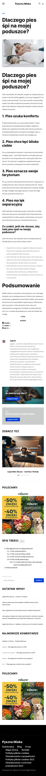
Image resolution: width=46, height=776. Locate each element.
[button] (43, 4)
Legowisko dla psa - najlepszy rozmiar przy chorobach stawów (22, 624)
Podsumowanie (11, 567)
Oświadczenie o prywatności (20, 756)
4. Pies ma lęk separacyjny (19, 559)
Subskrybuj (8, 746)
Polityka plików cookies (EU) (20, 759)
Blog (19, 746)
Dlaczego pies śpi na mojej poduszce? (19, 548)
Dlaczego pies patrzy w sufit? (17, 647)
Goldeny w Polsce (8, 641)
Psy (3, 13)
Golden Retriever (20, 641)
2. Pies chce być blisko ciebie (20, 554)
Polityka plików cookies (17, 753)
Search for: (7, 576)
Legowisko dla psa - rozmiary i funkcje (23, 472)
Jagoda (13, 341)
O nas (28, 746)
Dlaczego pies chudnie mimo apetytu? (20, 658)
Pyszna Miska (23, 3)
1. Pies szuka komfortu (18, 551)
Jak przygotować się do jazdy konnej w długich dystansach (21, 610)
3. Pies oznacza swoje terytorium (22, 557)
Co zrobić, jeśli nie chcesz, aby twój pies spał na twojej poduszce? (28, 563)
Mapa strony (12, 750)
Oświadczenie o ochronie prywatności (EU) (18, 764)
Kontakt (25, 750)
